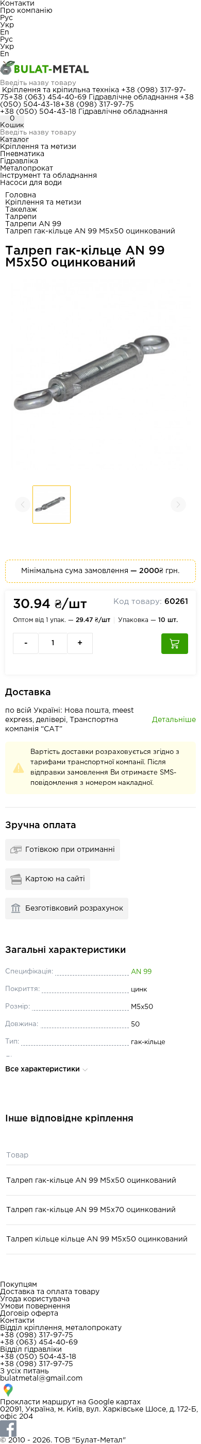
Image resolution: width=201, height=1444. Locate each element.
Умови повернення (35, 1306)
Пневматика (22, 154)
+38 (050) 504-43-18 (38, 112)
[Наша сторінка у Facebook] (100, 1428)
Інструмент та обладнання (48, 176)
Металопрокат (26, 168)
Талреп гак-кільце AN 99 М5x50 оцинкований (91, 1181)
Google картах (114, 1402)
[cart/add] (174, 643)
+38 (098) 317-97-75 (97, 105)
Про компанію (26, 11)
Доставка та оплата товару (49, 1292)
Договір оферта (29, 1314)
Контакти (17, 4)
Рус (6, 18)
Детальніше (174, 720)
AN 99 (141, 972)
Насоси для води (31, 183)
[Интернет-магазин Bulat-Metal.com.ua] (100, 68)
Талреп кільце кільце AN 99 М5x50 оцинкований (97, 1239)
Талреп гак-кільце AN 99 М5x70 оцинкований (91, 1210)
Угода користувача (35, 1299)
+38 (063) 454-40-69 (48, 97)
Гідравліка (19, 161)
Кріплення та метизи (38, 147)
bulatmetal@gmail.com (41, 1378)
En (4, 32)
